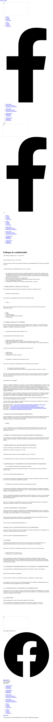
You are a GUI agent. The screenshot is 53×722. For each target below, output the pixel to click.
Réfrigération (8, 115)
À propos (8, 18)
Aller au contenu (3, 0)
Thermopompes (9, 113)
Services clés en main (10, 105)
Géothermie (8, 114)
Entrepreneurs (9, 104)
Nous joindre (8, 20)
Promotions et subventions (11, 106)
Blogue (7, 16)
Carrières (8, 19)
